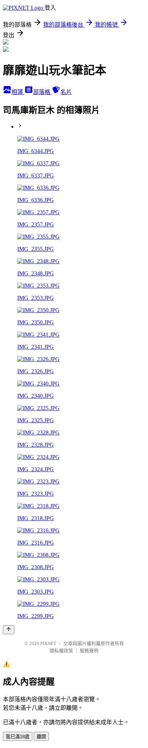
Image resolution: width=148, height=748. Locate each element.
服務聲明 (89, 650)
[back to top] (8, 629)
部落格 (42, 92)
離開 (41, 736)
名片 (66, 92)
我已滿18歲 (17, 736)
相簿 (17, 92)
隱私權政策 (61, 650)
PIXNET (48, 643)
